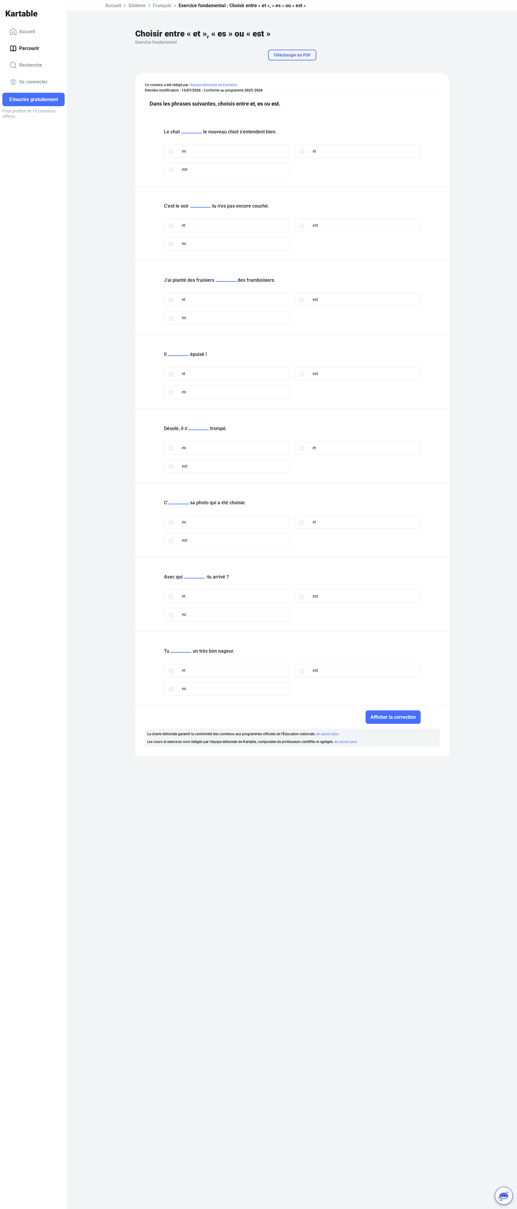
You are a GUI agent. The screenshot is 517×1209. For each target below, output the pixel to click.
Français (162, 5)
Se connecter (33, 82)
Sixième (137, 5)
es (184, 151)
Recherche (30, 65)
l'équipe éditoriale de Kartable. (213, 85)
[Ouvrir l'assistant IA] (503, 1195)
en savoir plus (327, 734)
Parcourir (29, 48)
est (185, 169)
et (314, 151)
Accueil (27, 31)
